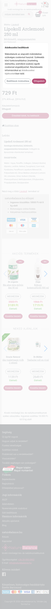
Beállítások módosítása (18, 81)
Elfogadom (39, 81)
